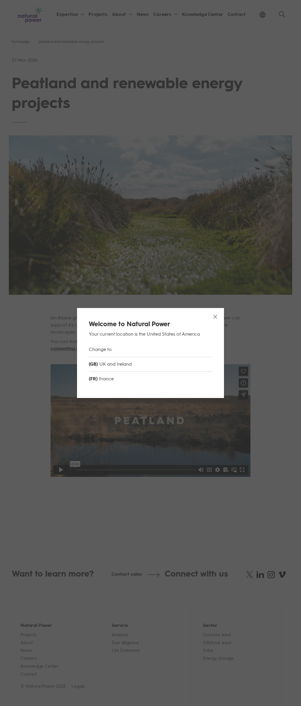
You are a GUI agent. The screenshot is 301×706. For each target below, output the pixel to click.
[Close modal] (215, 317)
